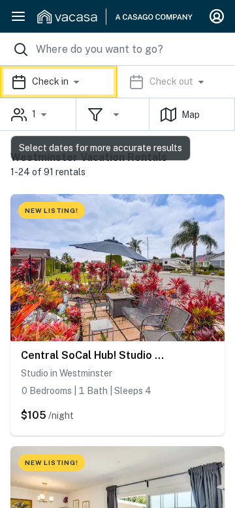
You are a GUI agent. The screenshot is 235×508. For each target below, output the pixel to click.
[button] (117, 82)
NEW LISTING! (51, 210)
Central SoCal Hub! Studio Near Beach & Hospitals (94, 355)
